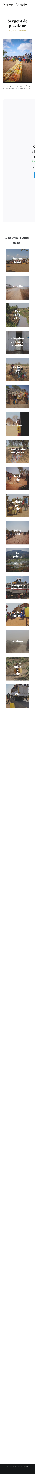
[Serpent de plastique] (17, 40)
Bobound (25, 1466)
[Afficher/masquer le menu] (31, 5)
